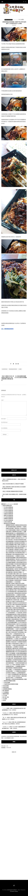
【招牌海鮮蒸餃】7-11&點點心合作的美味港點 (15, 638)
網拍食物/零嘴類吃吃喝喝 (9, 680)
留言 (2, 400)
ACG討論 (5, 695)
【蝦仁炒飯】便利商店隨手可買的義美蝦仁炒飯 (15, 632)
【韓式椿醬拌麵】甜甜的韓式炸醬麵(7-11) (14, 572)
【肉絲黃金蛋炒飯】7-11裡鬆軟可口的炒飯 (14, 556)
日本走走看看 (6, 685)
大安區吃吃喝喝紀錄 (8, 510)
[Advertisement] (14, 347)
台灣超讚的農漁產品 (7, 689)
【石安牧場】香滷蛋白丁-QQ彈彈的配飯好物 (15, 672)
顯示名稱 (3, 418)
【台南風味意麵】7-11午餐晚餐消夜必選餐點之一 (16, 671)
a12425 (4, 713)
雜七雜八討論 (6, 697)
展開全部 (3, 504)
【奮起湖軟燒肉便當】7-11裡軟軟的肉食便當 (15, 594)
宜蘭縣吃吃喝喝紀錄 (8, 518)
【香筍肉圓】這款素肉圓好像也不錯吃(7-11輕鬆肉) (16, 619)
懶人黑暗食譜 (6, 690)
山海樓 (20, 369)
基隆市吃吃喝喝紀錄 (8, 515)
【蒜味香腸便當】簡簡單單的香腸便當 (13, 667)
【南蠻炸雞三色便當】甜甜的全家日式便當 (14, 583)
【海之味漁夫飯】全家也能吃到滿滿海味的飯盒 (15, 539)
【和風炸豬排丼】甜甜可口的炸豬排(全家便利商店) (16, 577)
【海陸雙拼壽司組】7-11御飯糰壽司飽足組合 (15, 666)
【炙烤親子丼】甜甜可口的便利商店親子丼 (14, 601)
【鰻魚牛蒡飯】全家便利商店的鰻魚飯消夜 (14, 607)
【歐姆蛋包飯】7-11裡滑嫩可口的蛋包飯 (14, 646)
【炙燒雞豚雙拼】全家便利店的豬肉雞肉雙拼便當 (16, 616)
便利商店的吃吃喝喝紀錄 (8, 19)
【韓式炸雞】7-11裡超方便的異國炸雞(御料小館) (16, 645)
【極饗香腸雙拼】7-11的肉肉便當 (12, 581)
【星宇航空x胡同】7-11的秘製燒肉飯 (13, 677)
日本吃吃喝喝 (7, 682)
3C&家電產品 (6, 692)
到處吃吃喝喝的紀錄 (7, 505)
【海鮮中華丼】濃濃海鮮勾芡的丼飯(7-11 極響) (15, 531)
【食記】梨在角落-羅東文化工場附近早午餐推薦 (13, 483)
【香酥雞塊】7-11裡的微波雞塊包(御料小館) (15, 635)
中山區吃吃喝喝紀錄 (8, 517)
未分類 (4, 700)
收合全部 (16, 504)
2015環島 (5, 698)
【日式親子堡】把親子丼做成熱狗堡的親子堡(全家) (16, 604)
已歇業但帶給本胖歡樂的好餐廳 (11, 684)
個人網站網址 (4, 428)
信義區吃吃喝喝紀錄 (8, 513)
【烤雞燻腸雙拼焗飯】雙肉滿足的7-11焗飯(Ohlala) (16, 570)
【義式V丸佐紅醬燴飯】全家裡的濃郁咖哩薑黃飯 (16, 653)
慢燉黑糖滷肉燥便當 (13, 369)
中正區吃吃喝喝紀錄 (8, 512)
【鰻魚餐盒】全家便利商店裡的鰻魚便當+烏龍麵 (16, 679)
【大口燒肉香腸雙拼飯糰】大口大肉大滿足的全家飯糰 (21, 377)
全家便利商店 (4, 369)
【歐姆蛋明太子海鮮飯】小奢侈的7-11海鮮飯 (15, 565)
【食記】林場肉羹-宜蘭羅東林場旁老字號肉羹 (12, 491)
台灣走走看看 (6, 687)
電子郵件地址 (4, 422)
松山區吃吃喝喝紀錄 (8, 520)
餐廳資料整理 (6, 693)
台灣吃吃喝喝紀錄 (8, 521)
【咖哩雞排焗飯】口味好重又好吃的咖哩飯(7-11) (16, 586)
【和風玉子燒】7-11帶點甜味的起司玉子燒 (14, 633)
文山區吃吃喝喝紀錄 (8, 507)
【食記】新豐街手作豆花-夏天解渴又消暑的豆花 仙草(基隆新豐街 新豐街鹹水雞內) (7, 378)
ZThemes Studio (14, 891)
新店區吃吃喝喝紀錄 (8, 508)
